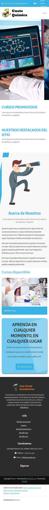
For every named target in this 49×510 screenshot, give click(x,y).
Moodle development (23, 429)
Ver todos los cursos (24, 366)
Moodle (24, 481)
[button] (35, 3)
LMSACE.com (31, 478)
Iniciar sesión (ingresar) (32, 488)
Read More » (24, 407)
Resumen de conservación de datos (16, 490)
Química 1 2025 (10, 310)
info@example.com (22, 3)
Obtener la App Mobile (11, 493)
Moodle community (24, 422)
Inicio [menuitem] (44, 13)
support (23, 425)
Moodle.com (23, 436)
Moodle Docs (23, 433)
